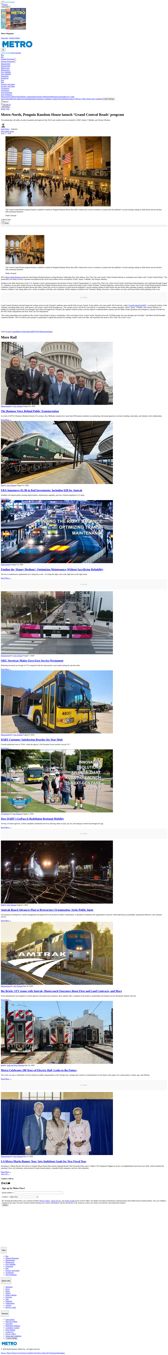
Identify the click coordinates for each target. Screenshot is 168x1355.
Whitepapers (53, 97)
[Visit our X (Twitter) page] (6, 1184)
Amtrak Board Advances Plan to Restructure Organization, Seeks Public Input (47, 909)
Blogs (14, 97)
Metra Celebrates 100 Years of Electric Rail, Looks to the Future (39, 1070)
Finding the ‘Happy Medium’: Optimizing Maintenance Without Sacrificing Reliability (52, 569)
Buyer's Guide (69, 97)
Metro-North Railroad (13, 277)
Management (5, 64)
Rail (2, 80)
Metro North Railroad (24, 332)
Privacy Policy (81, 99)
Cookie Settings (108, 99)
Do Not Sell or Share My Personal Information (48, 1353)
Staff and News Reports (15, 1065)
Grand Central (11, 332)
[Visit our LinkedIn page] (4, 1184)
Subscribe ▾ (6, 7)
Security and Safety (8, 84)
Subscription (5, 99)
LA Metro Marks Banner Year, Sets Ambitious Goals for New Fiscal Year (43, 1161)
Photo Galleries (27, 97)
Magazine (4, 97)
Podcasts (36, 97)
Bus (2, 55)
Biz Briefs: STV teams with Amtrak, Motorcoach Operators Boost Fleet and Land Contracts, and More (61, 991)
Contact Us (72, 99)
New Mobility (6, 72)
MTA (34, 332)
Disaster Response (7, 59)
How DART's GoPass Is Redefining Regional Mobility (32, 818)
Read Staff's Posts (7, 131)
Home (3, 109)
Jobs (40, 97)
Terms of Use (16, 1353)
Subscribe (4, 38)
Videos (18, 97)
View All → (5, 1174)
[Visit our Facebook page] (2, 1184)
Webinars (45, 97)
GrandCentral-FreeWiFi (137, 305)
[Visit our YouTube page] (9, 1184)
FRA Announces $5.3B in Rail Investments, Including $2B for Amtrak (41, 490)
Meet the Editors (16, 99)
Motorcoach (5, 68)
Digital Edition (14, 38)
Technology (5, 88)
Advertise (25, 99)
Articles (22, 2)
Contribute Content (50, 99)
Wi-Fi (38, 332)
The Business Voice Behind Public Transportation (30, 411)
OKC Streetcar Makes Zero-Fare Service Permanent (32, 660)
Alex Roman (17, 406)
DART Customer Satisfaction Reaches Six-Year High (32, 739)
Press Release (63, 99)
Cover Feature (10, 2)
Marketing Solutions (36, 99)
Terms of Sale (26, 1353)
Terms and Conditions (95, 99)
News (17, 2)
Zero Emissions (6, 93)
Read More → (6, 420)
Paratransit (4, 76)
